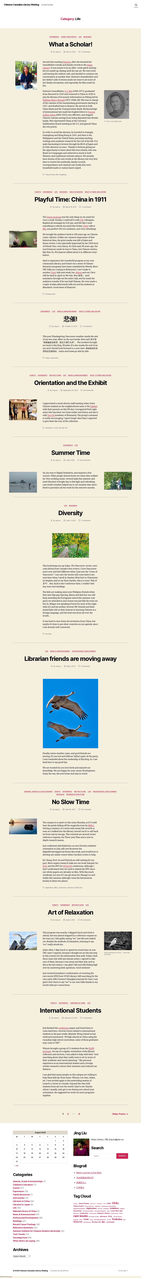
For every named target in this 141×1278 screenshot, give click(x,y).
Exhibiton (122, 1208)
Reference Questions (75, 794)
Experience (54, 37)
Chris (85, 226)
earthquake (106, 1208)
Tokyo (91, 1219)
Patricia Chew (50, 175)
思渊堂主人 (81, 1182)
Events (38, 192)
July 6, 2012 (70, 460)
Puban (47, 358)
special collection (117, 1216)
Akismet (11, 1276)
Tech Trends (19, 1234)
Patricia (66, 62)
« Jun (16, 1166)
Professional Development (84, 651)
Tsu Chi (51, 415)
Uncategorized (76, 192)
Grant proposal (54, 217)
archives (75, 1203)
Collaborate (98, 1206)
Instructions (55, 375)
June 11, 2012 (71, 520)
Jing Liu (58, 52)
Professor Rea (50, 294)
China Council (78, 1206)
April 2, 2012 (70, 920)
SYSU (80, 1219)
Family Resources (69, 37)
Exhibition (48, 428)
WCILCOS (67, 866)
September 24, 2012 (70, 390)
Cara (104, 1203)
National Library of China (24, 1211)
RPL (45, 229)
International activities (88, 1211)
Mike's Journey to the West (88, 1172)
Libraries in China (77, 1003)
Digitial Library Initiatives (79, 1208)
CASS (109, 1203)
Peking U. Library (103, 1213)
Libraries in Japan (21, 1204)
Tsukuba (117, 1219)
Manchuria (76, 1213)
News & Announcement (67, 311)
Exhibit (93, 406)
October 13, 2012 (71, 326)
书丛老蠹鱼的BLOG (84, 1177)
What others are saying (95, 192)
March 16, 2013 (71, 207)
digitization (49, 888)
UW (81, 220)
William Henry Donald (54, 100)
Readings (88, 37)
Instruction (62, 888)
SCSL (45, 866)
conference (63, 1028)
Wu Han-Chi (63, 428)
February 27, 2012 (71, 1018)
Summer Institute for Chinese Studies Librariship (36, 1231)
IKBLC (91, 825)
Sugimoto (75, 1219)
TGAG (86, 1219)
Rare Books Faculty (94, 1216)
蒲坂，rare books (108, 1222)
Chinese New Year (89, 1206)
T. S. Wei (68, 91)
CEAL (115, 1203)
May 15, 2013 (71, 52)
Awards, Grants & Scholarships (38, 791)
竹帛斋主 (80, 1187)
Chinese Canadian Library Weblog (21, 5)
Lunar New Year (117, 1211)
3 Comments (85, 520)
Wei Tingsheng (61, 175)
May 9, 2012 (71, 666)
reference (70, 888)
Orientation (84, 1213)
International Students (100, 1211)
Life (80, 37)
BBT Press (93, 1203)
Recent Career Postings (24, 1224)
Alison (79, 272)
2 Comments (85, 52)
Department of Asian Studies (108, 1206)
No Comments (88, 390)
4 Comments (87, 326)
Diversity (48, 634)
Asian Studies (84, 1203)
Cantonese (99, 1203)
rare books (54, 358)
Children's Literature (23, 1185)
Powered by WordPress (59, 1271)
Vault (124, 1219)
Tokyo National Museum (100, 1219)
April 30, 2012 (70, 809)
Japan (108, 1211)
